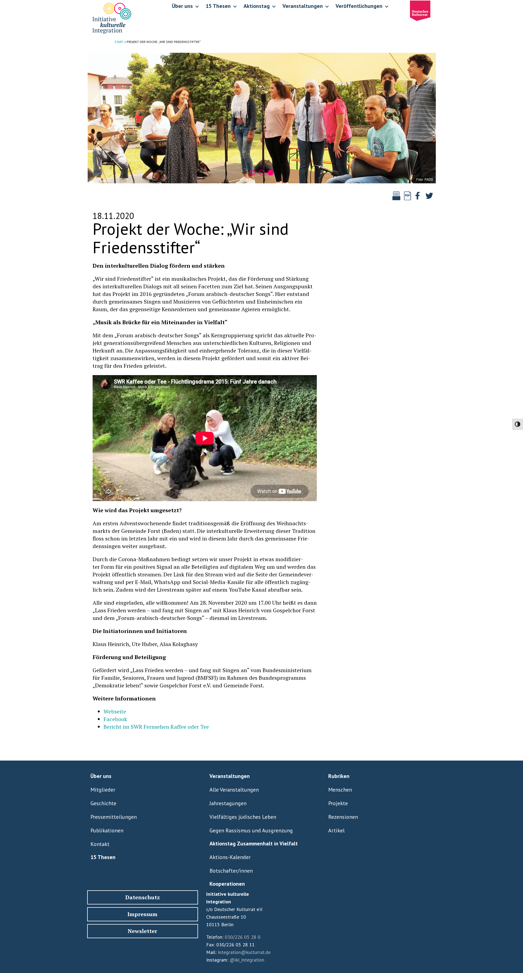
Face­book (115, 719)
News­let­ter (142, 931)
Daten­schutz (142, 897)
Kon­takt (100, 844)
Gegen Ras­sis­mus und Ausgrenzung (251, 830)
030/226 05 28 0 (242, 937)
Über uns (100, 776)
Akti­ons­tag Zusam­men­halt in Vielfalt (253, 843)
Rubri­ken (338, 776)
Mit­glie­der (102, 789)
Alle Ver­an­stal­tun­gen (234, 789)
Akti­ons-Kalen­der (230, 857)
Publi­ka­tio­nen (106, 830)
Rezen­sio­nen (343, 816)
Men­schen (340, 789)
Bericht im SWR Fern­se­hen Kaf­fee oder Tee (156, 726)
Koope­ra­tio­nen (227, 883)
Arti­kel (336, 830)
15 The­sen (102, 857)
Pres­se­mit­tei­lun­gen (113, 816)
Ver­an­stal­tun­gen (229, 776)
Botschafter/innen (231, 870)
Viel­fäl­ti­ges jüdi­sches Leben (242, 816)
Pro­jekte (338, 803)
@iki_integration (247, 960)
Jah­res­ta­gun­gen (228, 803)
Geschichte (103, 803)
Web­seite (115, 711)
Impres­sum (142, 914)
